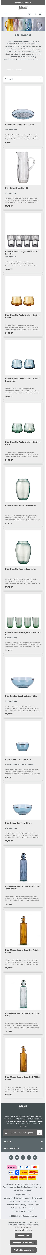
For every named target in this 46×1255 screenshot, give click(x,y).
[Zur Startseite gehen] (23, 8)
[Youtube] (17, 1157)
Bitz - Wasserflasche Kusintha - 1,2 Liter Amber (22, 951)
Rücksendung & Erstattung (23, 1211)
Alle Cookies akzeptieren (24, 1250)
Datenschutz (37, 1198)
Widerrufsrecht (15, 1201)
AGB (28, 1195)
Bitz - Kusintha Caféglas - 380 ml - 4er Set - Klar (22, 252)
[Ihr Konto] (35, 14)
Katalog (14, 1208)
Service (7, 1141)
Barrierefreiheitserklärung (16, 1205)
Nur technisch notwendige (23, 1243)
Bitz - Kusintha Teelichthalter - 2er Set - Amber (22, 316)
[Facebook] (11, 1157)
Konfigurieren (23, 1236)
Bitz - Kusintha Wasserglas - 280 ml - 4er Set (23, 633)
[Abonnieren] (39, 1132)
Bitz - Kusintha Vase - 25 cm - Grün (20, 569)
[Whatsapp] (29, 1157)
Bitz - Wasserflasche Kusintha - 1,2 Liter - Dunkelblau (22, 887)
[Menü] (5, 14)
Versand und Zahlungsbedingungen (17, 1198)
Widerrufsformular (29, 1201)
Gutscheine (23, 1208)
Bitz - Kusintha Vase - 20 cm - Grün (20, 505)
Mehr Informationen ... (23, 1227)
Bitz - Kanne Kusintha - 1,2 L (17, 188)
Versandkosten (9, 1187)
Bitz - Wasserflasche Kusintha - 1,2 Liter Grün (22, 1014)
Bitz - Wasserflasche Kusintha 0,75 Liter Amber (22, 1078)
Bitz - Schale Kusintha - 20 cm (18, 823)
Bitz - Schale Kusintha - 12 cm (18, 759)
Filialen (32, 1208)
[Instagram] (23, 1157)
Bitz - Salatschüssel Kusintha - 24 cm (21, 696)
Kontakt (31, 1205)
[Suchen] (29, 14)
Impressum (20, 1195)
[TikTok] (35, 1157)
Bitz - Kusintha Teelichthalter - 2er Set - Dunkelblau (22, 379)
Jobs (37, 1205)
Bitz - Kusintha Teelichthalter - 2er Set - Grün (22, 443)
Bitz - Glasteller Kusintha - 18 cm (19, 124)
